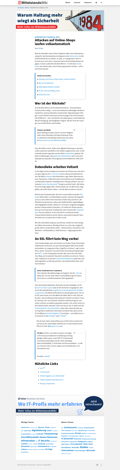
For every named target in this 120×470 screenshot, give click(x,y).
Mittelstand (73, 442)
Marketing (41, 444)
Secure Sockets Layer (43, 288)
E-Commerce (55, 174)
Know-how (77, 439)
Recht (90, 444)
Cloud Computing (66, 430)
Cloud (47, 427)
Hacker (44, 184)
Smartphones (66, 447)
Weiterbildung (24, 452)
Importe (81, 436)
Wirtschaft (90, 450)
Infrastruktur (28, 440)
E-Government (26, 434)
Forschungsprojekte (73, 436)
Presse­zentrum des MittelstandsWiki (52, 140)
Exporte (84, 433)
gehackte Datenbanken (62, 156)
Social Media (53, 446)
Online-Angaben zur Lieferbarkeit (52, 376)
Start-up (30, 449)
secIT (42, 368)
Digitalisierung (39, 430)
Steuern (35, 449)
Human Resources (48, 437)
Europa (78, 433)
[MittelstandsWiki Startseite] (32, 2)
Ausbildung (80, 428)
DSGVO (49, 431)
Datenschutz (74, 430)
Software (24, 449)
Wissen (27, 8)
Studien (84, 447)
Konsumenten (53, 441)
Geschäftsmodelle (30, 437)
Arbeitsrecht (25, 427)
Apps (62, 427)
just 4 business (23, 465)
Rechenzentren (43, 446)
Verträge (48, 449)
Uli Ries (40, 48)
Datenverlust (74, 56)
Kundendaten (69, 153)
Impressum (40, 465)
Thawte (62, 316)
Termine (91, 447)
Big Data (41, 427)
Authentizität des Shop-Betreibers (47, 308)
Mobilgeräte (82, 441)
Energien (33, 434)
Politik (85, 444)
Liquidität (24, 444)
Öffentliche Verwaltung (66, 453)
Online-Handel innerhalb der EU (51, 380)
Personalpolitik (76, 444)
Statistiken (75, 447)
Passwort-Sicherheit (47, 383)
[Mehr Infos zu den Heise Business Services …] (60, 405)
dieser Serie (54, 326)
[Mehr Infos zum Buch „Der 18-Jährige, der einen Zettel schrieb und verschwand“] (60, 20)
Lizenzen (31, 444)
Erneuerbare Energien (67, 433)
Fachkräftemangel (91, 433)
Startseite (21, 8)
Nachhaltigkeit (50, 444)
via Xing (46, 356)
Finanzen (64, 436)
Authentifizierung (33, 427)
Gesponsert (88, 3)
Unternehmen (67, 450)
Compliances (53, 427)
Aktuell (67, 3)
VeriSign (51, 316)
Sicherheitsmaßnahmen (65, 258)
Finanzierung (51, 433)
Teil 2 (78, 273)
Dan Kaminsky (52, 184)
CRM (22, 430)
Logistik (35, 444)
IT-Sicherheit (44, 372)
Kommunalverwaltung (89, 439)
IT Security (44, 440)
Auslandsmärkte (89, 428)
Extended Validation (52, 313)
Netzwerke (25, 446)
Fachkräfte (40, 434)
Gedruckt (77, 3)
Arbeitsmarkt (70, 427)
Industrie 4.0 (87, 436)
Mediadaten (47, 465)
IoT (36, 441)
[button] (101, 2)
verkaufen (49, 176)
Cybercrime (27, 431)
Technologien (41, 449)
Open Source (34, 446)
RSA (39, 253)
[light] (96, 2)
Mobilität (90, 442)
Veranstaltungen (80, 451)
